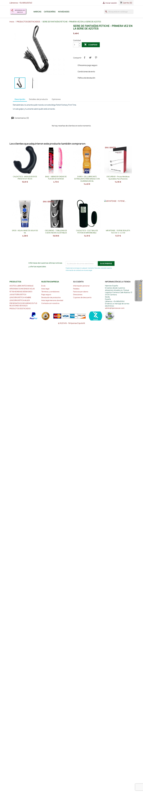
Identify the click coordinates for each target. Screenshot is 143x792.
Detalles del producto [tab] (38, 99)
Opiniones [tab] (56, 99)
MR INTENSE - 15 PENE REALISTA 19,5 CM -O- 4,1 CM (118, 231)
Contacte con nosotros (50, 303)
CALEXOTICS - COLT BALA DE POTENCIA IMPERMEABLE (87, 231)
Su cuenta (78, 281)
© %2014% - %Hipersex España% (71, 323)
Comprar (90, 44)
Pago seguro (46, 294)
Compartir (84, 57)
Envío (43, 286)
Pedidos (76, 289)
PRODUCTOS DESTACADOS (19, 308)
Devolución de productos (51, 297)
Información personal (81, 286)
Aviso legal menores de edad (52, 300)
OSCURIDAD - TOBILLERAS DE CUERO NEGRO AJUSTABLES (56, 231)
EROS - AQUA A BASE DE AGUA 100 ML (25, 231)
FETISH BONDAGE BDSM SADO (20, 292)
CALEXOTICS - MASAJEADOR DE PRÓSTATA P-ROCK (25, 177)
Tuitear (90, 57)
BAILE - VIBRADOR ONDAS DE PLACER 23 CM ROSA (56, 177)
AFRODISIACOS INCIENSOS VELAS (22, 289)
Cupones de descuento (82, 297)
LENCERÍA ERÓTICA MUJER (19, 300)
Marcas (37, 11)
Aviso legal (45, 289)
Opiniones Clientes (137, 291)
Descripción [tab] (20, 99)
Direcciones (77, 294)
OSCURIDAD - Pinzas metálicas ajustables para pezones (118, 177)
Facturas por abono (80, 292)
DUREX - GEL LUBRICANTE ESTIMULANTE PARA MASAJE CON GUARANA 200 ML (87, 178)
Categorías (50, 11)
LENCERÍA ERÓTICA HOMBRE (20, 297)
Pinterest (96, 57)
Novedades (63, 11)
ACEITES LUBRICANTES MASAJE (21, 286)
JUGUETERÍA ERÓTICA (17, 294)
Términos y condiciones (50, 292)
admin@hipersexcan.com (114, 308)
